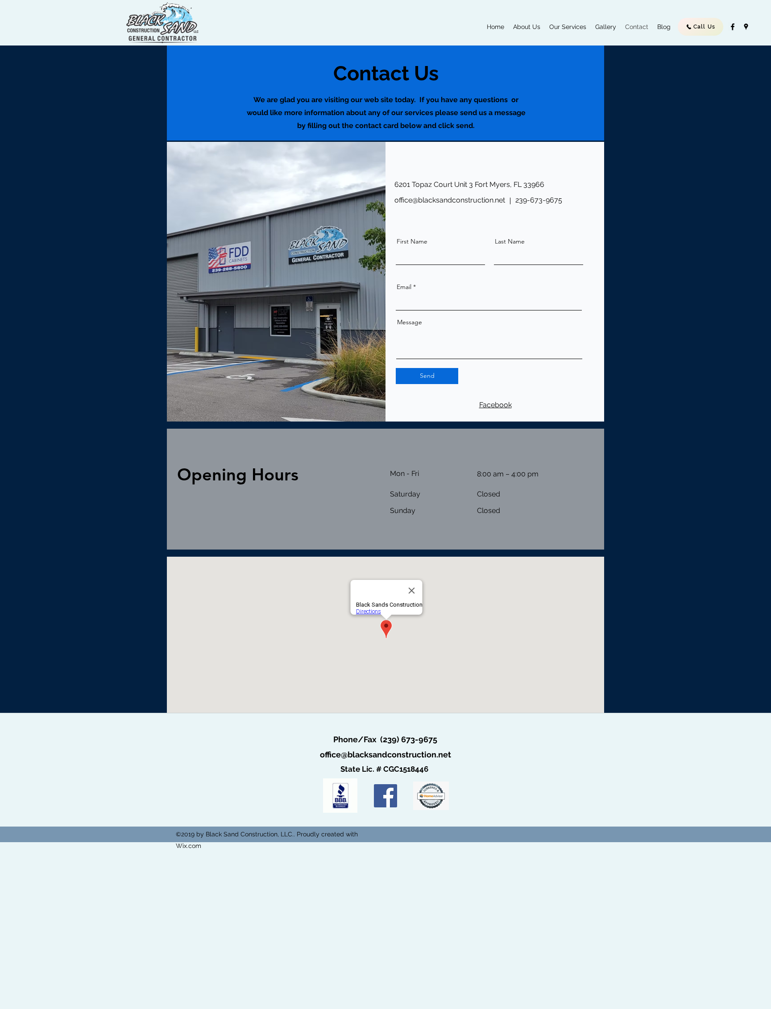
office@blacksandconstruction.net (449, 200)
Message (409, 322)
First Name (412, 241)
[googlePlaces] (746, 26)
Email (404, 287)
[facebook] (732, 26)
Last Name (510, 241)
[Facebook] (385, 795)
